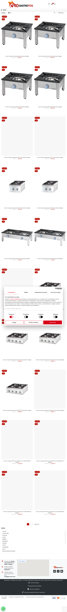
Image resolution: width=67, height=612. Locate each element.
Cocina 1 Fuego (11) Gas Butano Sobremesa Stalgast (17, 107)
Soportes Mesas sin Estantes (8, 551)
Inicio (3, 528)
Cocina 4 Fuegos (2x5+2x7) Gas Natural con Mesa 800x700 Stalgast (50, 461)
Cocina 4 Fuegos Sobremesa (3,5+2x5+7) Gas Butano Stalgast (17, 410)
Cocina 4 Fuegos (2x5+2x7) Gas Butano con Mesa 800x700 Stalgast (17, 461)
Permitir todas (52, 322)
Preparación (5, 541)
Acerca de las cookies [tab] (56, 292)
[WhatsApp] (3, 609)
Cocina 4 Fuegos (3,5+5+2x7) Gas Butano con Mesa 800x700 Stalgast (17, 512)
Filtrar (3, 12)
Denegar (14, 322)
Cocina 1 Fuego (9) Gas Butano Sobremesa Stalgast (17, 56)
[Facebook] (54, 571)
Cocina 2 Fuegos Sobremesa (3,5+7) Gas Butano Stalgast (17, 157)
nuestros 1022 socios (15, 299)
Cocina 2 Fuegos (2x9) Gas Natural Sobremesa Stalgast (50, 258)
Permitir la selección (33, 322)
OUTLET (4, 545)
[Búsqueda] (49, 4)
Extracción (4, 535)
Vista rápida (30, 18)
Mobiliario (4, 539)
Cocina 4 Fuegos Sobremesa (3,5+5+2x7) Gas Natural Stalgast (50, 359)
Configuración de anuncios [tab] (41, 292)
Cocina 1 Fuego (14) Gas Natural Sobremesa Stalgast (50, 107)
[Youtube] (61, 571)
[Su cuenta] (55, 4)
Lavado (4, 537)
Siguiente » (37, 524)
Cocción (4, 531)
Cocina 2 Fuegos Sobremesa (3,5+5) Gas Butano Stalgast (17, 208)
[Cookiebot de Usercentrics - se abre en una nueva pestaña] (56, 289)
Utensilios (4, 543)
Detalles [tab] (26, 292)
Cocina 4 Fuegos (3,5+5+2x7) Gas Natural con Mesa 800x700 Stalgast (50, 512)
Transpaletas (5, 547)
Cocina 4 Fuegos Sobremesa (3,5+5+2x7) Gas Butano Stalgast (17, 359)
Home (3, 549)
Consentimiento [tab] (11, 292)
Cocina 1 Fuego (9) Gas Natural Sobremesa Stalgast (50, 56)
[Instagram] (58, 571)
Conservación (5, 533)
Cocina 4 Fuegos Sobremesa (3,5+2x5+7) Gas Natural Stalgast (50, 410)
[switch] (26, 317)
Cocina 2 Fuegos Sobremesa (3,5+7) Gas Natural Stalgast (50, 157)
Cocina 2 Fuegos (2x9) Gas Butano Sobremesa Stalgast (17, 258)
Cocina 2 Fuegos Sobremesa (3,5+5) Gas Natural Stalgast (50, 208)
